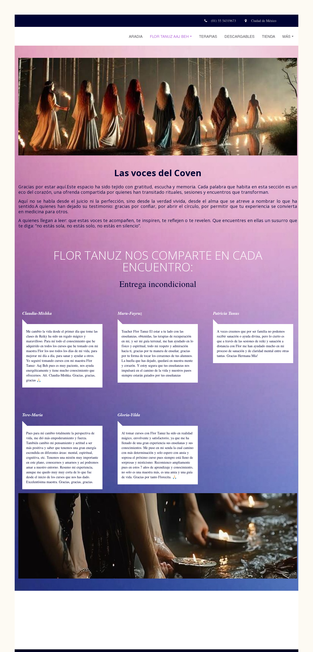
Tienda (268, 36)
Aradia (136, 36)
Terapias (208, 36)
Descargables (239, 36)
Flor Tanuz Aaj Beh (169, 36)
